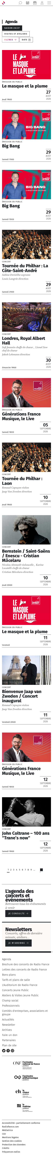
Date (24, 40)
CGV (4, 1134)
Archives (7, 1029)
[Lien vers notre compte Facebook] (8, 1050)
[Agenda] (27, 3)
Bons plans (9, 974)
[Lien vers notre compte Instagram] (12, 1050)
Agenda (6, 959)
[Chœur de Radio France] (26, 1093)
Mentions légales (10, 1137)
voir (26, 76)
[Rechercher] (20, 3)
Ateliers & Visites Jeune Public (20, 995)
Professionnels (11, 1005)
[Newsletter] (35, 3)
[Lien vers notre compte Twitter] (4, 1050)
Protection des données (13, 1144)
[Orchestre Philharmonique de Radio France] (26, 1079)
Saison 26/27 (12, 28)
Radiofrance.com (10, 1126)
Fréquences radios (11, 1152)
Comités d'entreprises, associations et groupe (25, 1012)
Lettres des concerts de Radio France (24, 969)
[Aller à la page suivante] (43, 871)
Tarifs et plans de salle (16, 979)
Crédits (5, 1148)
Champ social (10, 1000)
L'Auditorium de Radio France (19, 985)
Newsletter (8, 1024)
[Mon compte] (42, 3)
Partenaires (9, 1040)
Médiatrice (7, 1130)
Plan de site (9, 1045)
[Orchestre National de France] (26, 1064)
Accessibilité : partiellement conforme (21, 1123)
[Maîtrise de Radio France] (26, 1107)
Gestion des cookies (12, 1141)
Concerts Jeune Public (15, 990)
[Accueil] (3, 2)
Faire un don (9, 1035)
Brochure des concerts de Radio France (25, 964)
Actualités (8, 1019)
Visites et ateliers (15, 34)
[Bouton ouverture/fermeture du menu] (49, 3)
